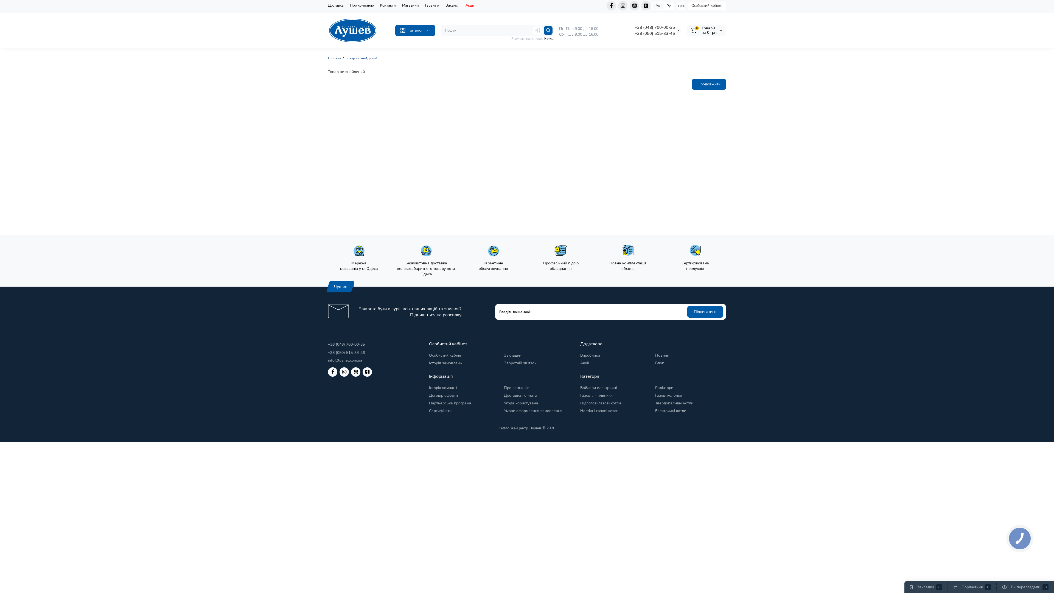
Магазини (410, 5)
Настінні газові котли (599, 410)
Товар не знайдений (361, 58)
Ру (669, 6)
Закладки (512, 355)
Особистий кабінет (707, 5)
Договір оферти (443, 395)
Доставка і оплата (520, 395)
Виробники (590, 355)
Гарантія (432, 5)
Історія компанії (443, 387)
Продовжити (709, 84)
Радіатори (664, 387)
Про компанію (362, 5)
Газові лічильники (596, 395)
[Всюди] (537, 30)
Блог (659, 363)
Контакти (388, 5)
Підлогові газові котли (600, 403)
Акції (470, 5)
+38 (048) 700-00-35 (655, 27)
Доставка (336, 5)
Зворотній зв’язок (520, 363)
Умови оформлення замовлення (533, 410)
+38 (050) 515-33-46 (655, 33)
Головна (334, 58)
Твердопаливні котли (674, 403)
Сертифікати (440, 410)
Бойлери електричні (598, 387)
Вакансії (452, 5)
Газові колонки (668, 395)
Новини (662, 355)
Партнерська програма (450, 403)
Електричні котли (670, 410)
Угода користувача (521, 403)
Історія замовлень (445, 363)
